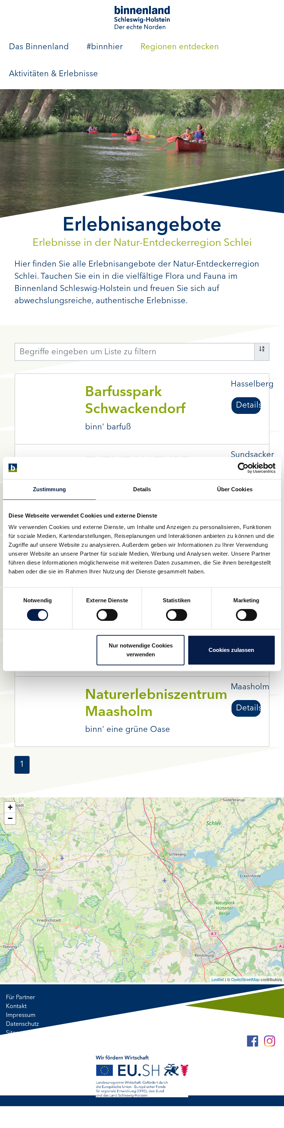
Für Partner (20, 998)
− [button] (10, 818)
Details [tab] (142, 489)
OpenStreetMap (245, 979)
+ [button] (10, 807)
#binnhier (105, 47)
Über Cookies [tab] (235, 489)
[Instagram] (269, 1041)
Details (248, 405)
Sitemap (17, 1033)
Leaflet (218, 979)
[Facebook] (252, 1041)
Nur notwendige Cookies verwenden (141, 649)
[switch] (107, 615)
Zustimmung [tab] (49, 489)
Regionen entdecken (180, 47)
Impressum (21, 1015)
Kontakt (16, 1007)
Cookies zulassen (231, 650)
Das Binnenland (39, 47)
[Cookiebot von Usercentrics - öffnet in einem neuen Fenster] (243, 467)
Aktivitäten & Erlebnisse (53, 74)
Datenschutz (22, 1024)
